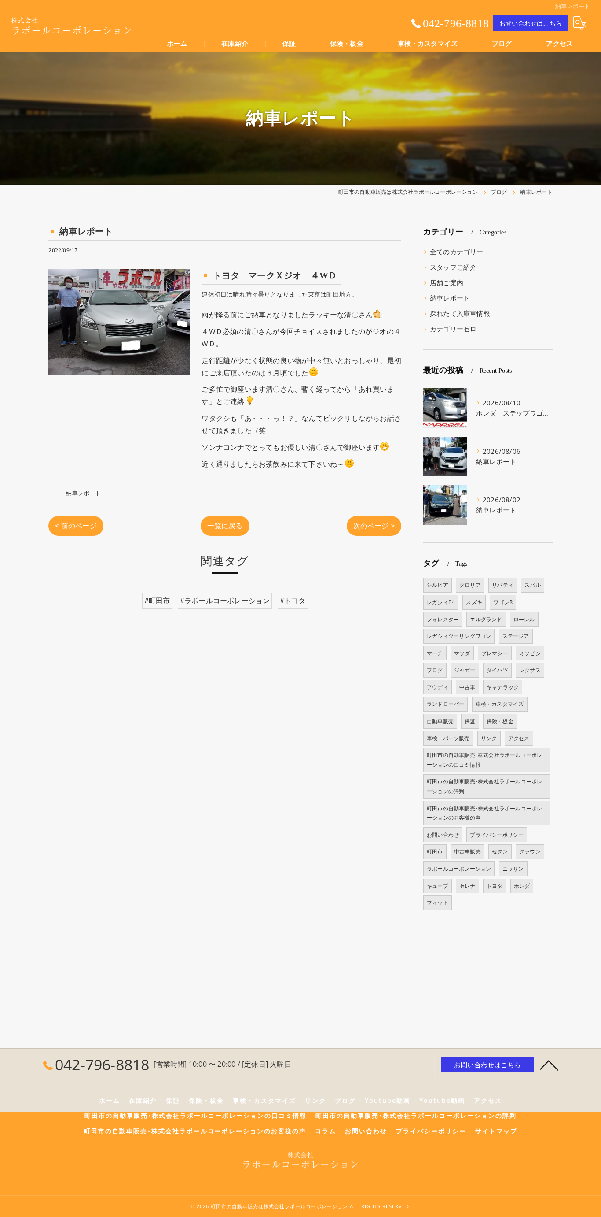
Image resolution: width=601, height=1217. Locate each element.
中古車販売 (467, 851)
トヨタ (495, 886)
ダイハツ (497, 670)
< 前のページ (75, 526)
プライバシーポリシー (497, 835)
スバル (532, 585)
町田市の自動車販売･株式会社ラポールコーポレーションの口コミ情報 (484, 759)
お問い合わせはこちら (530, 23)
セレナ (467, 886)
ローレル (524, 619)
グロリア (470, 585)
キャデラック (503, 687)
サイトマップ (496, 1131)
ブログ (435, 670)
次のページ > (374, 526)
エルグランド (486, 619)
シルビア (437, 585)
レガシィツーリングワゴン (459, 636)
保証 (470, 721)
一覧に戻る (225, 526)
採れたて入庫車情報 (460, 313)
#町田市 (157, 600)
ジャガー (465, 670)
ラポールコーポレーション (459, 868)
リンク (489, 738)
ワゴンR (503, 602)
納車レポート (83, 493)
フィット (437, 902)
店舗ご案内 (446, 282)
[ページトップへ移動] (549, 1064)
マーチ (435, 653)
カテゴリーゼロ (453, 329)
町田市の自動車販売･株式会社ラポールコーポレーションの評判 (484, 786)
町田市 (435, 851)
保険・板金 (500, 721)
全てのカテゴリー (457, 252)
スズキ (474, 602)
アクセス (519, 738)
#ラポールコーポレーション (225, 600)
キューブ (437, 886)
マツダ (462, 653)
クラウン (530, 851)
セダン (500, 851)
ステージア (515, 636)
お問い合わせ (443, 835)
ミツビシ (530, 653)
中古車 (467, 687)
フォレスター (443, 619)
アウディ (437, 687)
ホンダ (522, 886)
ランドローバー (445, 704)
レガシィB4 (441, 602)
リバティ (502, 585)
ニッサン (513, 868)
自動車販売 (440, 721)
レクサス (530, 670)
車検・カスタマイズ (500, 704)
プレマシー (494, 653)
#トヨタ (293, 600)
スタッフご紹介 (453, 267)
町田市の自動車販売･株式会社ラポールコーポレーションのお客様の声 (484, 813)
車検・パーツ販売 (448, 738)
